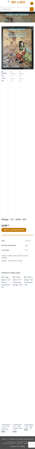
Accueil (9, 15)
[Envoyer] (32, 9)
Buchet (10, 261)
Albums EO (24, 15)
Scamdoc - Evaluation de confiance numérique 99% (17, 439)
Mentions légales (9, 443)
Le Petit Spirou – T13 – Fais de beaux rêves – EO (5, 427)
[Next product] (15, 18)
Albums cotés (12, 255)
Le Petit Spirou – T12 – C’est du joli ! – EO (28, 426)
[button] (2, 3)
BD (16, 15)
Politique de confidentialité (17, 442)
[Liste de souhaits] (31, 3)
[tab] (17, 236)
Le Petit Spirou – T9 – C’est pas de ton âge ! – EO (17, 427)
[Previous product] (19, 18)
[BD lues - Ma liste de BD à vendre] (17, 3)
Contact (20, 443)
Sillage (20, 261)
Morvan (15, 261)
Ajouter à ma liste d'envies (14, 230)
